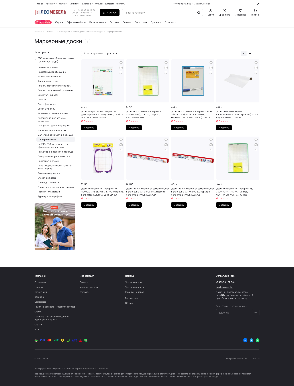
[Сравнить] (121, 67)
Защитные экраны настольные (53, 113)
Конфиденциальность (236, 358)
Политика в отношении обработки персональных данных (52, 318)
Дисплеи (42, 99)
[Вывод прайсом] (256, 53)
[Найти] (199, 12)
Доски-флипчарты (47, 104)
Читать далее (214, 376)
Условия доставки (89, 287)
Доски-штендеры (46, 108)
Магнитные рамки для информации (56, 134)
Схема (225, 295)
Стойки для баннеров (48, 182)
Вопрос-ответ (132, 298)
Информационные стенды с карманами (52, 119)
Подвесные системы (48, 160)
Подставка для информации (52, 71)
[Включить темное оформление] (258, 3)
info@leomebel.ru (224, 287)
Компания (40, 275)
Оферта (255, 358)
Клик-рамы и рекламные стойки (54, 125)
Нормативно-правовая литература (55, 151)
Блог (37, 329)
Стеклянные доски (47, 177)
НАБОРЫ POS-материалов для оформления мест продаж (53, 146)
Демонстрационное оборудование (55, 90)
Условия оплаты (133, 282)
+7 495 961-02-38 (182, 3)
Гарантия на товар (134, 291)
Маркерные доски (47, 139)
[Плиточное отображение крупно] (237, 53)
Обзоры (129, 303)
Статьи (38, 324)
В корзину (89, 127)
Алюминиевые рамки (48, 81)
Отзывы (38, 311)
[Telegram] (251, 340)
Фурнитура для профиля (50, 196)
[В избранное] (121, 62)
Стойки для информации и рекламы (56, 187)
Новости (39, 287)
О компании (41, 282)
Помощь (84, 282)
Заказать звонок (202, 3)
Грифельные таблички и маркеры (54, 85)
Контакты (84, 291)
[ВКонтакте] (245, 340)
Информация (87, 275)
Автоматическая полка (49, 76)
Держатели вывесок (48, 94)
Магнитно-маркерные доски (52, 130)
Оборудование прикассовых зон (54, 156)
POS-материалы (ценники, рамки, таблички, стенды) (56, 60)
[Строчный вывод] (250, 53)
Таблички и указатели (49, 191)
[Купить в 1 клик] (121, 72)
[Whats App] (257, 340)
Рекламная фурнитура (49, 173)
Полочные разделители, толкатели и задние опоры (55, 167)
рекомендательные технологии (92, 368)
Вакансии (39, 296)
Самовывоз (40, 301)
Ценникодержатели (48, 67)
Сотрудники (41, 291)
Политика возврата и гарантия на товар (55, 306)
